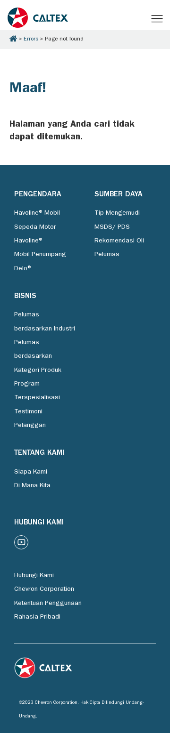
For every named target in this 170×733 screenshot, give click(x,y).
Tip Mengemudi (117, 213)
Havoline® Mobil (37, 213)
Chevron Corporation (44, 589)
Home (13, 38)
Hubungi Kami (34, 575)
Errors (31, 39)
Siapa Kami (30, 472)
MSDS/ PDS (112, 227)
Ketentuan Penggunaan (48, 603)
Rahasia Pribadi (37, 617)
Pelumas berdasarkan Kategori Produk (37, 356)
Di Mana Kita (32, 486)
